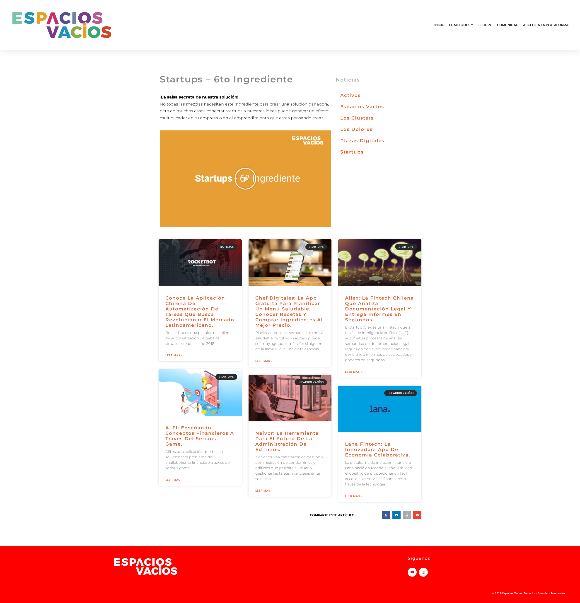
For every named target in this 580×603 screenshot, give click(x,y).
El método (459, 25)
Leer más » (174, 355)
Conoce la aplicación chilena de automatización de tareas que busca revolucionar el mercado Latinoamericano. (199, 311)
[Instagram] (423, 572)
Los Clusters (357, 118)
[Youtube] (412, 572)
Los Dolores (356, 129)
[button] (245, 178)
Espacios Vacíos (362, 106)
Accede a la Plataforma (545, 25)
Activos (350, 95)
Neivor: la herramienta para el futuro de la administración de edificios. (287, 441)
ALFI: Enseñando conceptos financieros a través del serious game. (199, 436)
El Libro (485, 25)
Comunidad (508, 25)
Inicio (439, 25)
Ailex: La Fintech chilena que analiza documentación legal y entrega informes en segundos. (379, 308)
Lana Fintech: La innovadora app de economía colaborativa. (377, 449)
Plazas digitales (362, 140)
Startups (352, 152)
